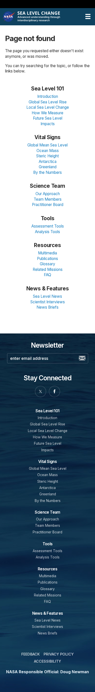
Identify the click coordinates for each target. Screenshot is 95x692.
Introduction (47, 96)
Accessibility (47, 661)
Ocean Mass (47, 150)
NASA (9, 16)
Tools (47, 218)
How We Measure (47, 112)
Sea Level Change (39, 16)
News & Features (47, 288)
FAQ (47, 274)
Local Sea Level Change (47, 107)
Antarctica (47, 161)
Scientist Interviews (47, 302)
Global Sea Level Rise (48, 102)
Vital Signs (47, 137)
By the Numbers (47, 172)
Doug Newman (74, 671)
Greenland (47, 166)
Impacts (48, 123)
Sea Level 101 (47, 88)
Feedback (30, 654)
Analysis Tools (47, 231)
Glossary (47, 263)
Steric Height (47, 156)
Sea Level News (47, 296)
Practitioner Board (47, 204)
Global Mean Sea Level (47, 145)
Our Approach (47, 193)
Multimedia (47, 253)
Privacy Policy (59, 654)
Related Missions (48, 269)
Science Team (47, 186)
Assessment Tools (47, 226)
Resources (47, 245)
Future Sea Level (47, 118)
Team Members (48, 199)
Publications (47, 258)
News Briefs (47, 307)
